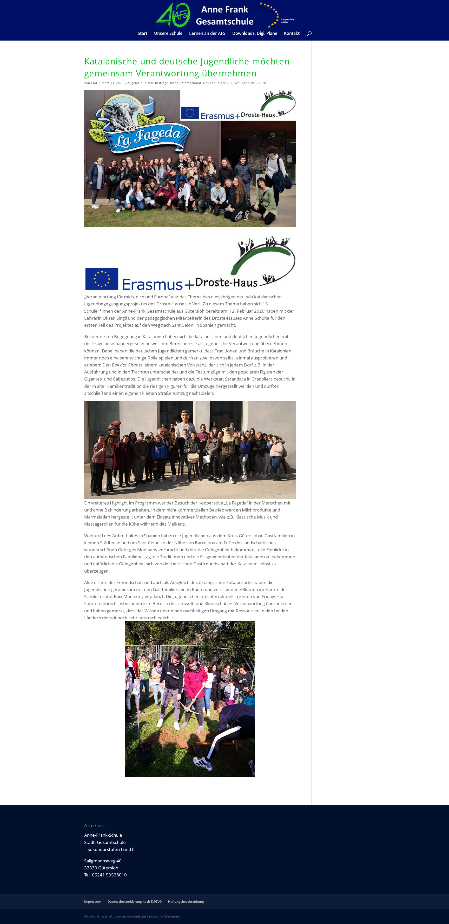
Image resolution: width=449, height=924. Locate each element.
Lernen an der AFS (207, 33)
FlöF (94, 83)
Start (142, 33)
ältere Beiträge (156, 83)
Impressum (92, 901)
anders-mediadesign (131, 916)
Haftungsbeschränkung (186, 901)
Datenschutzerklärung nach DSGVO (135, 901)
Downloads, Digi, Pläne (254, 33)
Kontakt (292, 33)
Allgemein (135, 83)
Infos (174, 83)
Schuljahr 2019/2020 (250, 83)
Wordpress (172, 916)
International (190, 83)
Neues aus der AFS (217, 83)
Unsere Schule (168, 33)
